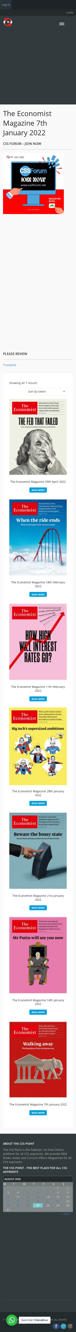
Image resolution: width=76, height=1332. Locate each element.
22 (57, 1201)
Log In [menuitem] (6, 4)
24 (8, 1205)
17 (8, 1201)
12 (27, 1197)
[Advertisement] (38, 65)
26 (27, 1205)
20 (38, 1201)
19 (27, 1201)
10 (8, 1197)
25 (17, 1205)
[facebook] (56, 1326)
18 (17, 1201)
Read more (38, 490)
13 (38, 1197)
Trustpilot (9, 365)
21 (47, 1201)
